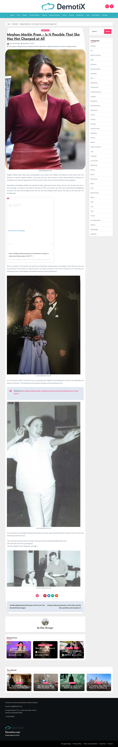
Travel (64, 15)
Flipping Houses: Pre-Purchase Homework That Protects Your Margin (19, 688)
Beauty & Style (54, 15)
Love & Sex (94, 161)
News (92, 183)
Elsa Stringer (16, 43)
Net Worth (96, 15)
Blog (92, 60)
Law (92, 151)
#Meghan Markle (22, 46)
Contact (105, 15)
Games (25, 15)
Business (94, 64)
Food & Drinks (34, 15)
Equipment (94, 110)
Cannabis (94, 73)
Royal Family (95, 193)
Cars (87, 15)
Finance (93, 124)
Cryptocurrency (96, 92)
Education (94, 101)
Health (44, 15)
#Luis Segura (13, 46)
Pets (92, 188)
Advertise (102, 744)
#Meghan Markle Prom (54, 46)
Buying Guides (95, 69)
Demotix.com (12, 732)
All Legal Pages (66, 744)
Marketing (94, 165)
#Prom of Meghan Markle (68, 46)
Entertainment (95, 106)
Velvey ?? (20, 259)
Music (76, 648)
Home (12, 15)
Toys (92, 211)
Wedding (93, 234)
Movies (71, 15)
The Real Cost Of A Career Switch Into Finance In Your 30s (72, 688)
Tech (18, 15)
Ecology (93, 96)
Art (92, 50)
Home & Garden (96, 147)
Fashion (93, 119)
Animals (93, 46)
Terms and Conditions (91, 744)
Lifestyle (93, 156)
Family (93, 115)
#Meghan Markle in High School (37, 46)
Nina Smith (41, 652)
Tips (92, 206)
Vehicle (93, 225)
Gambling (94, 133)
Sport (92, 197)
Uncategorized (95, 220)
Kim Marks (15, 652)
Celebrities (80, 15)
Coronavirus (95, 87)
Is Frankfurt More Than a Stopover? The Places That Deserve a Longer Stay (99, 688)
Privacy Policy (77, 744)
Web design (94, 229)
